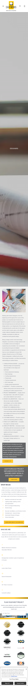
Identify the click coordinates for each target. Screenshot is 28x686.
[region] (14, 676)
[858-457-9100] (24, 6)
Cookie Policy (14, 676)
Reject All (7, 683)
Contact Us (7, 461)
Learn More (14, 479)
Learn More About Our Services (14, 522)
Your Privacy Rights (13, 679)
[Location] (20, 6)
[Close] (26, 669)
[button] (3, 6)
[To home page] (11, 6)
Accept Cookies (20, 683)
